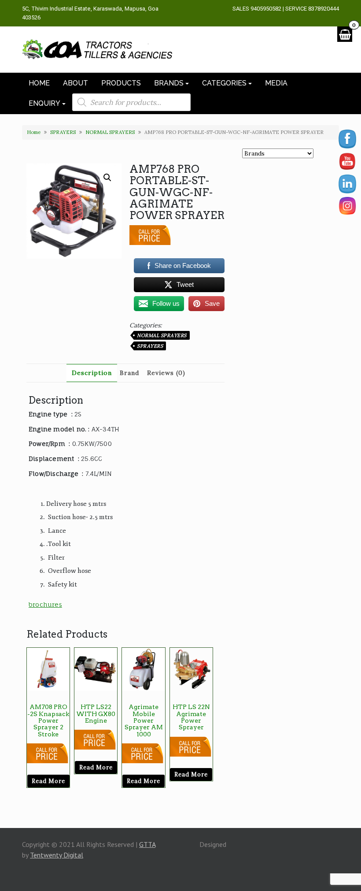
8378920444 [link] (323, 8)
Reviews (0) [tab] (166, 373)
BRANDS (169, 83)
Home (34, 132)
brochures (45, 604)
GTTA (147, 844)
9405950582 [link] (265, 8)
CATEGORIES (224, 83)
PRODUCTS (121, 83)
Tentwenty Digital (56, 854)
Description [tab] (92, 373)
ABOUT (75, 83)
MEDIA (276, 83)
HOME (39, 83)
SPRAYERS (63, 132)
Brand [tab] (129, 373)
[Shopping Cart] (344, 34)
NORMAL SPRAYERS (110, 132)
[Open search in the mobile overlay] (131, 102)
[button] (107, 178)
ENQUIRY (44, 103)
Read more (48, 781)
